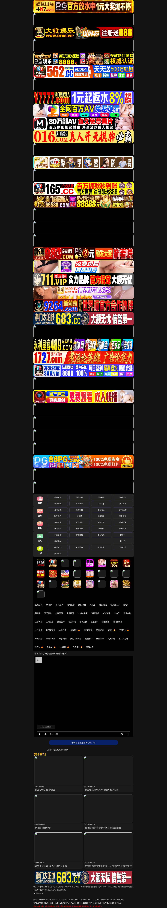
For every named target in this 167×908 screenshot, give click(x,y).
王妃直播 (50, 621)
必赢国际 (59, 613)
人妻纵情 (101, 547)
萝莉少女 (122, 497)
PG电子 (93, 605)
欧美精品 (101, 497)
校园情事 (79, 547)
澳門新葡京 (50, 630)
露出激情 (79, 535)
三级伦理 (57, 503)
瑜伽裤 (101, 528)
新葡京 (37, 613)
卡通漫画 (57, 535)
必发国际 (105, 621)
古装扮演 (57, 522)
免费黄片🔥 (78, 647)
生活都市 (57, 547)
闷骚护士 (122, 528)
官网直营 (71, 605)
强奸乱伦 (79, 497)
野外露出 (122, 516)
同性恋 (122, 541)
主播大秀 (38, 621)
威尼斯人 (38, 605)
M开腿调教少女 (42, 827)
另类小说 (57, 553)
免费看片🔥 (75, 630)
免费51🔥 (111, 630)
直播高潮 (95, 613)
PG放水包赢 (83, 613)
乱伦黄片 (61, 621)
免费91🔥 (39, 647)
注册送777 (115, 605)
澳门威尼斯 (123, 638)
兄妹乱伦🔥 (64, 647)
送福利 (126, 605)
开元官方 (38, 638)
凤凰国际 (70, 613)
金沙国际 (63, 638)
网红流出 (101, 516)
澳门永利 (82, 605)
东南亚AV (122, 510)
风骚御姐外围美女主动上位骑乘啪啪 (103, 827)
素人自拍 (122, 503)
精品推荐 (57, 497)
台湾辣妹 (57, 510)
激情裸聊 (100, 630)
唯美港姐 (101, 510)
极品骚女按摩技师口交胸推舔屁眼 (101, 789)
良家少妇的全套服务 (45, 789)
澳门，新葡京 (75, 638)
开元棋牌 (59, 605)
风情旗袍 (57, 528)
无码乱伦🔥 (124, 630)
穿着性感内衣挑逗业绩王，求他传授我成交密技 (108, 865)
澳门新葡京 (117, 621)
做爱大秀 (100, 638)
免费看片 (89, 638)
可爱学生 (101, 522)
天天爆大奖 (50, 638)
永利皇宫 (63, 630)
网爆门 (122, 535)
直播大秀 (111, 638)
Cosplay (101, 503)
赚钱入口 (90, 647)
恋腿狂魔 (122, 522)
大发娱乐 (38, 630)
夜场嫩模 (94, 621)
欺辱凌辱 (57, 516)
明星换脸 (79, 528)
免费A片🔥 (51, 647)
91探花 (79, 516)
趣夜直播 (83, 621)
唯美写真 (101, 535)
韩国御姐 (79, 510)
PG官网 (49, 605)
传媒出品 (57, 541)
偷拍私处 (72, 621)
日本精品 (79, 503)
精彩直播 (106, 613)
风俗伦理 (122, 547)
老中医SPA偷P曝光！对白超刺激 (51, 865)
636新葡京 (88, 630)
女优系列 (79, 522)
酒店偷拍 (127, 613)
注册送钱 (103, 605)
